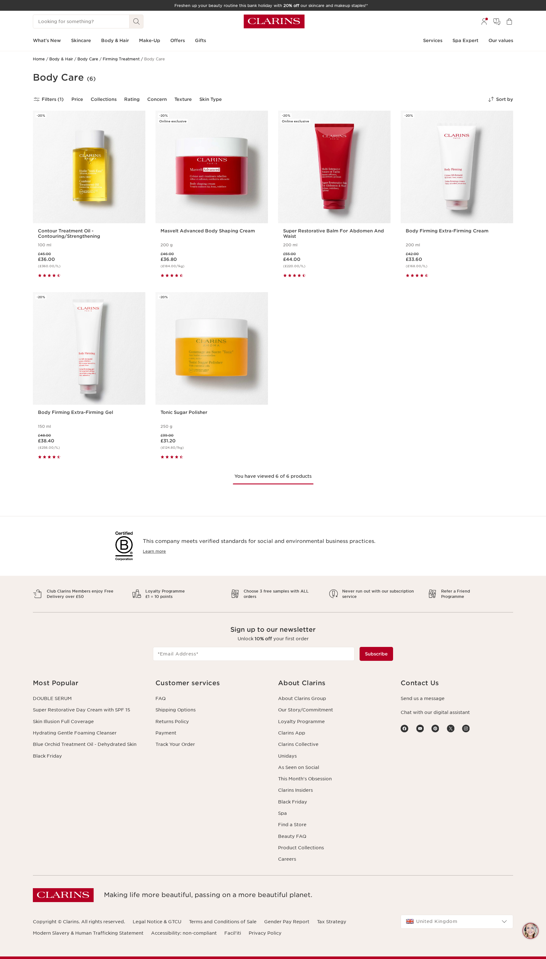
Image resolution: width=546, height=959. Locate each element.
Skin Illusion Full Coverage (63, 721)
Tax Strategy (331, 921)
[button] (530, 931)
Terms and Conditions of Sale (223, 921)
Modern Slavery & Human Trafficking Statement (88, 933)
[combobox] (457, 922)
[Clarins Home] (274, 21)
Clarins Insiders (295, 790)
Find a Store (292, 824)
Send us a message (423, 698)
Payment (165, 732)
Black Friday (47, 756)
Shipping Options (175, 709)
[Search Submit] (136, 21)
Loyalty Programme (301, 721)
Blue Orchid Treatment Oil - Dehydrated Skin (84, 744)
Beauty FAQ (292, 836)
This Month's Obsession (305, 778)
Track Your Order (175, 744)
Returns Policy (172, 721)
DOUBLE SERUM (52, 698)
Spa (282, 813)
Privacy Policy (265, 933)
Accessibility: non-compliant (184, 933)
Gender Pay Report (286, 921)
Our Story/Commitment (305, 709)
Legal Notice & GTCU (157, 921)
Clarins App (291, 732)
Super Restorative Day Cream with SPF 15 (81, 709)
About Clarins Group (302, 698)
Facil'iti (232, 933)
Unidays (287, 756)
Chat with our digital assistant (435, 712)
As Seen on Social (298, 767)
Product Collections (301, 847)
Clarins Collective (298, 744)
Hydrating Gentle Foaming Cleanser (75, 732)
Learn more (154, 551)
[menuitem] (484, 21)
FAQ (160, 698)
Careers (287, 859)
